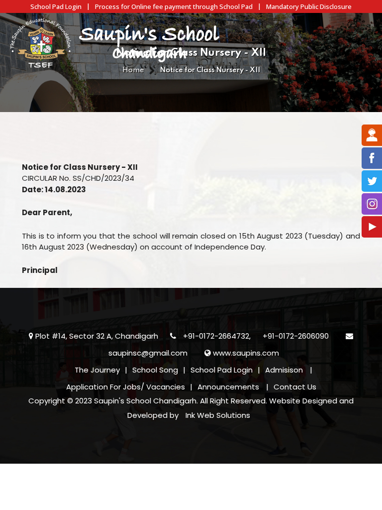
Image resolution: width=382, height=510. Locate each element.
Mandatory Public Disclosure (309, 6)
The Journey (97, 370)
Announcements (228, 387)
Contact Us (295, 387)
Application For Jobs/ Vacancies (125, 387)
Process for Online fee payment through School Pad (174, 6)
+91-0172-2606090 (296, 336)
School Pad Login (56, 6)
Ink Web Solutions (218, 415)
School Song (155, 370)
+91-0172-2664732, (217, 336)
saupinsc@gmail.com (148, 353)
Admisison (284, 370)
